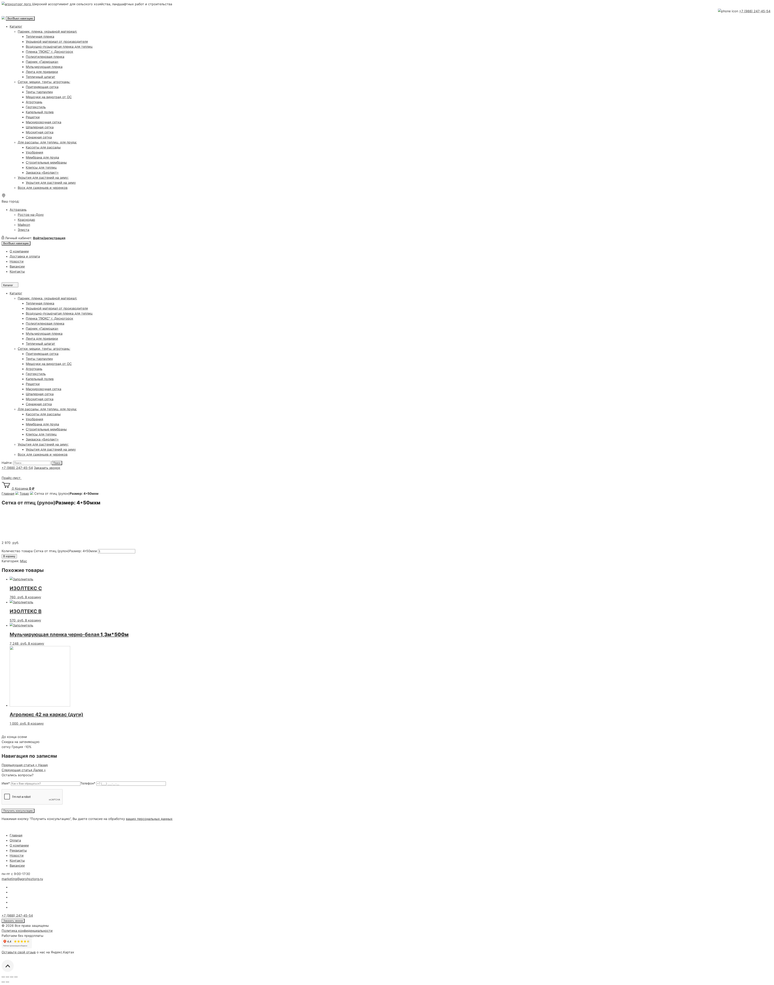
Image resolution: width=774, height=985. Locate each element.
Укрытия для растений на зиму (51, 183)
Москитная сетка (39, 132)
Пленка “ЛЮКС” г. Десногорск (49, 52)
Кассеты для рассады (43, 147)
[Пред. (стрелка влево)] (3, 982)
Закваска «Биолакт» (42, 172)
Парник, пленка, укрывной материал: (47, 31)
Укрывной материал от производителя (57, 41)
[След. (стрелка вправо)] (7, 982)
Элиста (23, 230)
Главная (16, 835)
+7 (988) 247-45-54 (754, 11)
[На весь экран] (11, 977)
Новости (17, 261)
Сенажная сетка (39, 137)
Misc (23, 561)
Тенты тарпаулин (39, 92)
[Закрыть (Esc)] (3, 977)
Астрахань (18, 210)
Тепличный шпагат (40, 77)
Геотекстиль (36, 107)
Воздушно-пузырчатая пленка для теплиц (59, 47)
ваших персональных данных (149, 819)
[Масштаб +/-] (16, 977)
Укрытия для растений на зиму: (43, 178)
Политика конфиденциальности (27, 931)
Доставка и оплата (25, 256)
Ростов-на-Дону (31, 215)
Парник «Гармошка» (42, 62)
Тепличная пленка (40, 36)
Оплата (15, 840)
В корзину (9, 556)
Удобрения (34, 152)
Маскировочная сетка (43, 122)
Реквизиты (18, 850)
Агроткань (34, 102)
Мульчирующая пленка (44, 67)
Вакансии (17, 266)
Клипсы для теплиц (41, 167)
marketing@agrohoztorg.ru (22, 879)
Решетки (33, 117)
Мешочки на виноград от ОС (49, 97)
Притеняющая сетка (42, 87)
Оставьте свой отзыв (19, 952)
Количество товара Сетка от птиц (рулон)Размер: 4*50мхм (49, 551)
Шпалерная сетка (40, 127)
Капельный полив (40, 112)
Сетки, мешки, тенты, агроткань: (44, 82)
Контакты (17, 271)
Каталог (16, 26)
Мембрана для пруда (42, 157)
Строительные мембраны (46, 162)
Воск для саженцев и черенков (43, 188)
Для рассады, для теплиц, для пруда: (47, 142)
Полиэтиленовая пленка (45, 57)
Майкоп (24, 225)
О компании (19, 251)
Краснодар (26, 220)
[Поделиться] (7, 977)
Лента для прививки (42, 72)
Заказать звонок (47, 468)
